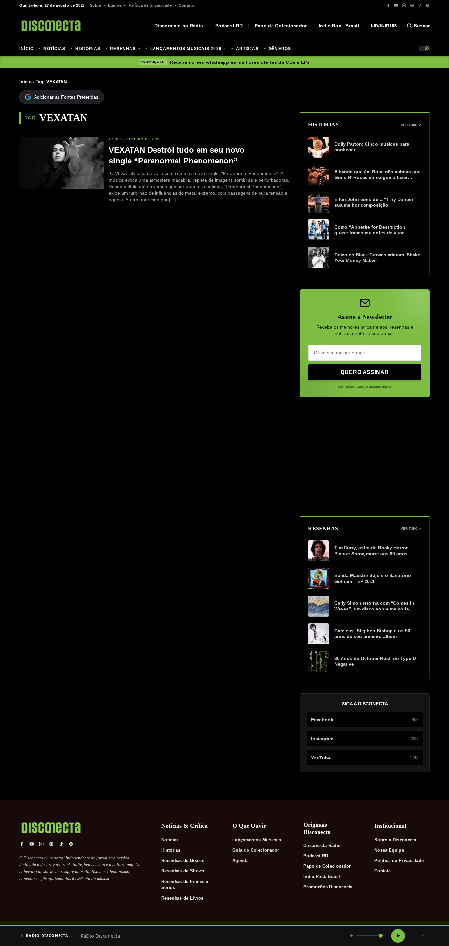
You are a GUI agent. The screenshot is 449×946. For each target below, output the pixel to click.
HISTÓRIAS (87, 48)
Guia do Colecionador (255, 850)
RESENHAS (123, 48)
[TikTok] (420, 5)
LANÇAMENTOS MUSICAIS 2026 (186, 48)
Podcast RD (229, 25)
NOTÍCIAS (54, 48)
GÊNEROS (280, 48)
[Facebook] (388, 5)
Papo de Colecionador (281, 25)
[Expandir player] (423, 936)
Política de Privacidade (399, 860)
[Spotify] (428, 5)
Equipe (114, 5)
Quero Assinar (365, 372)
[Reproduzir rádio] (398, 936)
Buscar (422, 25)
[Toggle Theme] (424, 48)
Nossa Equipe (389, 850)
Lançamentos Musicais (256, 839)
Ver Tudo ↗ (411, 125)
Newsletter (384, 25)
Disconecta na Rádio (178, 25)
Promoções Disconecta (328, 886)
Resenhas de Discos (182, 860)
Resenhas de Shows (182, 870)
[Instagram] (404, 5)
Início (25, 81)
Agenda (240, 860)
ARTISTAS (247, 48)
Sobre (95, 5)
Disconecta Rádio (322, 845)
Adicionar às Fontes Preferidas (66, 97)
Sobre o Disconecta (395, 839)
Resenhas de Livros (182, 898)
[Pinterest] (412, 5)
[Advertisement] (365, 457)
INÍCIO (26, 48)
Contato (186, 5)
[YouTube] (396, 5)
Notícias (170, 839)
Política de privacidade (150, 5)
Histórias (170, 850)
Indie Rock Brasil (339, 25)
